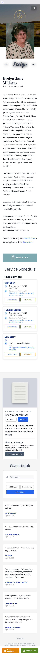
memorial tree (29, 238)
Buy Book (23, 419)
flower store (27, 242)
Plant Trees (28, 300)
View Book (11, 419)
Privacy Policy (14, 645)
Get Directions (12, 300)
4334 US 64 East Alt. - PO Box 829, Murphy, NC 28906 (21, 294)
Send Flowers (28, 354)
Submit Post (20, 492)
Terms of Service (26, 645)
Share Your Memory (14, 454)
